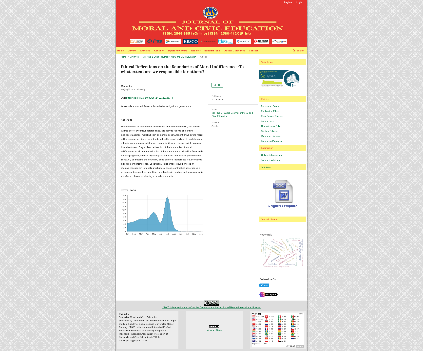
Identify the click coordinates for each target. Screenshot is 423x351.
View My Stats (214, 330)
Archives (145, 50)
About (158, 50)
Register (195, 50)
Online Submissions (271, 155)
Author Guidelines (234, 50)
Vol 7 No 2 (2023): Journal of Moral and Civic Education (169, 57)
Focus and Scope (270, 106)
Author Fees (267, 121)
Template (266, 167)
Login (299, 2)
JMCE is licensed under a (176, 307)
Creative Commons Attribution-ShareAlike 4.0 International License (225, 307)
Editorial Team (212, 50)
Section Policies (269, 131)
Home (120, 50)
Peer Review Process (272, 116)
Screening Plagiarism (272, 141)
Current (132, 50)
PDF (218, 85)
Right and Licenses (271, 136)
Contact (253, 50)
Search (300, 50)
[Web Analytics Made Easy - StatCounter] (214, 326)
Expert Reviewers (177, 50)
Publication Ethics (270, 111)
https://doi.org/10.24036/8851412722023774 (149, 97)
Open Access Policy (271, 126)
